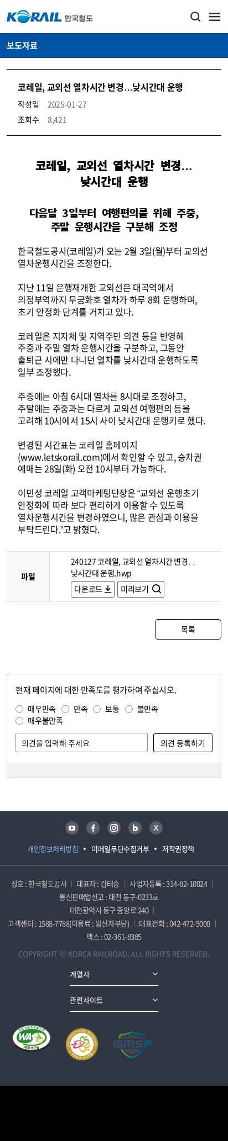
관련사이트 (86, 1000)
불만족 (147, 708)
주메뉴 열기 (214, 17)
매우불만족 (45, 720)
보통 (112, 708)
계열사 (80, 974)
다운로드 (88, 588)
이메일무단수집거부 (120, 848)
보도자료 (22, 45)
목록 (188, 629)
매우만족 (42, 708)
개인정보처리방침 (52, 848)
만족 (80, 708)
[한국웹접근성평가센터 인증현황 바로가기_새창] (31, 1044)
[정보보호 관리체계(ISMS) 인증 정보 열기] (132, 1044)
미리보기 (135, 588)
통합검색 (195, 17)
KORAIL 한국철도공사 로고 (50, 16)
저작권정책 (178, 848)
